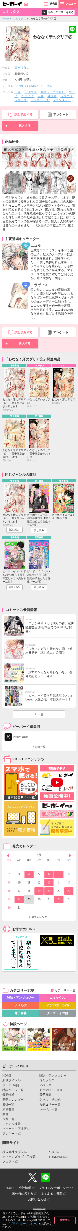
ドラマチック (40, 100)
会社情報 (25, 1188)
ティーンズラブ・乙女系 (19, 1156)
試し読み (14, 529)
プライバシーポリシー (23, 1223)
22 (68, 890)
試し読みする (24, 114)
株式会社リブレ (13, 1152)
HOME (6, 1075)
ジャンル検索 (11, 1124)
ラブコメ (66, 96)
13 (48, 882)
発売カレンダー (40, 917)
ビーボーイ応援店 (14, 1129)
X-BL (52, 1152)
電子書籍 (21, 1013)
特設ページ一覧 (13, 1090)
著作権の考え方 (22, 1193)
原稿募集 (8, 1109)
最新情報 (8, 1094)
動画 (5, 1114)
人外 (40, 96)
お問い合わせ (37, 1199)
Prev (7, 855)
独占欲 (52, 96)
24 (19, 899)
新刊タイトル (11, 1080)
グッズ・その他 (57, 1013)
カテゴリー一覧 (65, 990)
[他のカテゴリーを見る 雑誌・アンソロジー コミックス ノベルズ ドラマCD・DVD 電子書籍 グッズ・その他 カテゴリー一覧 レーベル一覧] (58, 12)
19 (39, 890)
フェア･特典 (10, 1085)
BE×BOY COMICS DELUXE (33, 86)
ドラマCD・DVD (57, 1005)
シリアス (21, 100)
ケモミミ (27, 96)
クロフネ (8, 1161)
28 (58, 899)
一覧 (40, 714)
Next (70, 855)
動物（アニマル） (53, 92)
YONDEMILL (58, 1156)
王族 (18, 92)
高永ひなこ (22, 67)
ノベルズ (21, 1005)
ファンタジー (62, 100)
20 (48, 890)
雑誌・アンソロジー (20, 997)
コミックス (19, 18)
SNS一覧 (40, 746)
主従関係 (30, 92)
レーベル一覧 (48, 1109)
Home (5, 18)
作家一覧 (8, 1119)
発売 (53, 3)
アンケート (60, 114)
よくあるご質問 (51, 1193)
